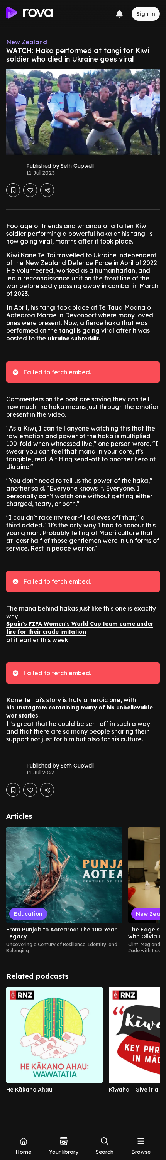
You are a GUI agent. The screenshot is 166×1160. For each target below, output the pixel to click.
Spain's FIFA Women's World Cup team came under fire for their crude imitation (79, 627)
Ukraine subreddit (73, 338)
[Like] (30, 190)
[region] (83, 890)
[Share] (47, 190)
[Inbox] (119, 14)
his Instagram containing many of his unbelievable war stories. (79, 711)
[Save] (13, 190)
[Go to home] (29, 14)
